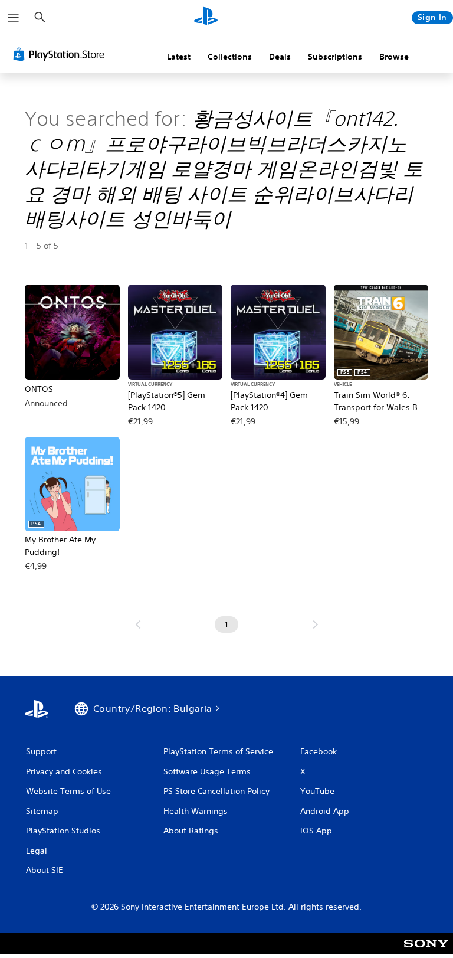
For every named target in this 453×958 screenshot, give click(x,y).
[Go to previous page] (138, 624)
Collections (230, 56)
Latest (179, 56)
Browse (394, 56)
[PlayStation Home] (206, 17)
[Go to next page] (316, 624)
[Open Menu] (14, 17)
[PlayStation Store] (61, 54)
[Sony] (426, 951)
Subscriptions (335, 56)
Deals (280, 56)
